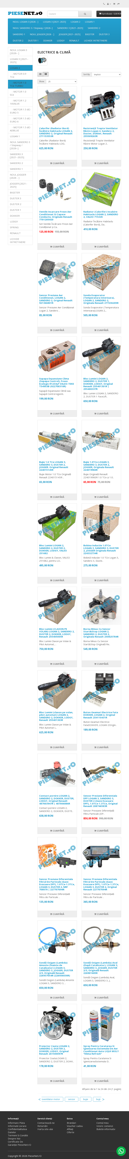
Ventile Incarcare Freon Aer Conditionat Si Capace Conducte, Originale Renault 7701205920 (55, 215)
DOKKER (47, 40)
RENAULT (74, 40)
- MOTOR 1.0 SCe (18, 93)
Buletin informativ (105, 1129)
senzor (71, 1099)
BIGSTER (89, 34)
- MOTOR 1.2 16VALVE (18, 102)
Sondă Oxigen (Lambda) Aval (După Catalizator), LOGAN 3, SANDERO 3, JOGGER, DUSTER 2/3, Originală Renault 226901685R (100, 968)
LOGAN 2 (75, 21)
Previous (39, 1099)
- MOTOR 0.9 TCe (18, 75)
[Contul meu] (109, 3)
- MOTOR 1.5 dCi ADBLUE (20, 129)
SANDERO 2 (94, 27)
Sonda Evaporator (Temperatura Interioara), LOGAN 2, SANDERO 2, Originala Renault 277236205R (100, 299)
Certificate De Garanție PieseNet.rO (19, 1143)
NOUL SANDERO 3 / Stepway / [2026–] (33, 27)
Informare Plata (16, 1122)
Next (103, 1099)
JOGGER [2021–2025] (69, 34)
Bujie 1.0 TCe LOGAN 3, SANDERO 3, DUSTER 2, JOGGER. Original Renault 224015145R (53, 465)
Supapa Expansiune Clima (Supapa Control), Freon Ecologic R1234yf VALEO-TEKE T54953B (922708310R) (56, 382)
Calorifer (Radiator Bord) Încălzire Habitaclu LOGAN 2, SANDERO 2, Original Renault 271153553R (56, 132)
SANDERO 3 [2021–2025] (70, 27)
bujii (98, 1099)
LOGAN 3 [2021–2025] (54, 21)
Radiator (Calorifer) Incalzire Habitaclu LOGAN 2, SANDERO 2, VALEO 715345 (100, 214)
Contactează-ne (46, 1122)
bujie (85, 1099)
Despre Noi (14, 1138)
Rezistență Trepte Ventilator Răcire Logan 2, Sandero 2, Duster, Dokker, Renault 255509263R (100, 132)
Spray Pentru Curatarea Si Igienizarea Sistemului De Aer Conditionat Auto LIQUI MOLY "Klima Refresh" (101, 1049)
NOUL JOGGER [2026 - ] (42, 34)
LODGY (60, 40)
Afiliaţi (70, 1129)
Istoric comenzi (104, 1125)
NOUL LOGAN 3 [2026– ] (25, 21)
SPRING (14, 227)
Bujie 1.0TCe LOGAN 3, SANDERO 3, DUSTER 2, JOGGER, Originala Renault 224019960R (98, 465)
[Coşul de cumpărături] (114, 3)
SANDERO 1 (19, 34)
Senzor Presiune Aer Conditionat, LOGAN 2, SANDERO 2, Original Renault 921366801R (56, 299)
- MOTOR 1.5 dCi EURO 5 (20, 111)
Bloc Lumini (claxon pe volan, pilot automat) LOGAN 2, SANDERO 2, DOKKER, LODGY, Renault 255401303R (56, 716)
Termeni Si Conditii (18, 1135)
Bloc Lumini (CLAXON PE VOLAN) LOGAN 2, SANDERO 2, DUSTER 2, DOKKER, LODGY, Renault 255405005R (56, 632)
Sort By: (86, 74)
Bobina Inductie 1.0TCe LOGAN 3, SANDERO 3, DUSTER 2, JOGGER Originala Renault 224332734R (101, 549)
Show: (41, 81)
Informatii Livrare (17, 1125)
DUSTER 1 (33, 40)
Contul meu (102, 1122)
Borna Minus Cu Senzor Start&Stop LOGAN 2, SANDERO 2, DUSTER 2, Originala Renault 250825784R (100, 632)
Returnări (42, 1125)
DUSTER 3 (104, 34)
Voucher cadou (75, 1125)
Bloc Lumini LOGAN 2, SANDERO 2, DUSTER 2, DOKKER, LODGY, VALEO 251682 (53, 549)
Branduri (71, 1122)
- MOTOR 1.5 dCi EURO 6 (20, 120)
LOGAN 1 (90, 21)
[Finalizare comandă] (118, 3)
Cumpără (58, 163)
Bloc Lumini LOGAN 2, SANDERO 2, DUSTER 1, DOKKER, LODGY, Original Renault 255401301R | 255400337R (98, 383)
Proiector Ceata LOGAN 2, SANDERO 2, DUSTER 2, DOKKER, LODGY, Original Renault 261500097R (54, 1049)
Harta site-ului (45, 1129)
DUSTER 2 (18, 40)
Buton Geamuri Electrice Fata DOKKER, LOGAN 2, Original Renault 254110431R (100, 715)
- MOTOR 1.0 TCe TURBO (18, 84)
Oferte (70, 1132)
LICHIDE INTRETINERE (95, 40)
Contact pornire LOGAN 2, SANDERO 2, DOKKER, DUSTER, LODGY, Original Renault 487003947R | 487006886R (56, 799)
